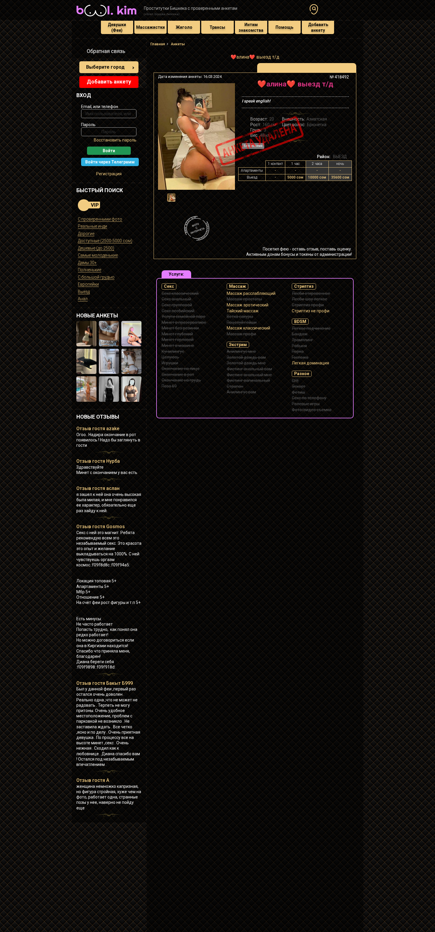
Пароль (88, 124)
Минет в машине (178, 345)
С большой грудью (96, 277)
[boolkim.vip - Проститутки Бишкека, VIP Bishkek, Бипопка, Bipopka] (106, 17)
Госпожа (300, 357)
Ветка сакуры (240, 316)
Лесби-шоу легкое (309, 299)
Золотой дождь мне (246, 363)
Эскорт (298, 386)
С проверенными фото (100, 219)
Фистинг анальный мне (249, 374)
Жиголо (184, 27)
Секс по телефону (309, 398)
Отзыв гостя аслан (98, 488)
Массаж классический (248, 328)
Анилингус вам (241, 392)
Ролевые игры (306, 403)
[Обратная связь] (79, 52)
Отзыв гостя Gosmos (100, 526)
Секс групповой (177, 305)
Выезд (84, 291)
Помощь (284, 27)
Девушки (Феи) (117, 27)
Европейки (88, 284)
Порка (298, 351)
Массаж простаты (244, 299)
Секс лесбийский (178, 310)
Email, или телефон (99, 106)
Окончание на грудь (181, 380)
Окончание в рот (178, 374)
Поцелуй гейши (242, 322)
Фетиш (298, 392)
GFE (295, 380)
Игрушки (170, 363)
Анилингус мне (241, 351)
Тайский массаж (243, 310)
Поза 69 (169, 386)
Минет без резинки (180, 328)
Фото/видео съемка (311, 409)
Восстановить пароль (115, 140)
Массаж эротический (247, 305)
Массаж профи (241, 334)
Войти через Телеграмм (110, 162)
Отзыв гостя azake (97, 428)
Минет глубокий (177, 334)
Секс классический (180, 293)
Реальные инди (92, 226)
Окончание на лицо (180, 368)
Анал (83, 298)
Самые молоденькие (98, 255)
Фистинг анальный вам (249, 369)
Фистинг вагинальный (248, 380)
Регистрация (109, 173)
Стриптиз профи (308, 305)
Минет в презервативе (184, 322)
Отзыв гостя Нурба (98, 461)
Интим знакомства (251, 27)
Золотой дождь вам (246, 357)
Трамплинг (302, 340)
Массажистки (150, 27)
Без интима (253, 146)
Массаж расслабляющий (251, 293)
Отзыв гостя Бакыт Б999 (104, 683)
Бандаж (299, 334)
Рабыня (299, 345)
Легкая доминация (310, 363)
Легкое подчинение (311, 328)
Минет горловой (178, 339)
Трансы (217, 27)
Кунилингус (173, 351)
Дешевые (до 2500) (96, 248)
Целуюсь (170, 357)
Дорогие (86, 233)
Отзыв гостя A (92, 780)
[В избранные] (342, 86)
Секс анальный (176, 299)
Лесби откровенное (311, 293)
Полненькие (89, 269)
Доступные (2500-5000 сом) (105, 240)
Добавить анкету (318, 27)
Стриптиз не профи (310, 310)
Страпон (235, 386)
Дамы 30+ (87, 262)
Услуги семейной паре (183, 316)
